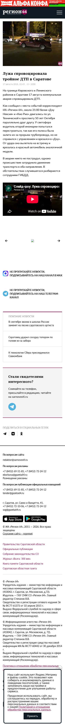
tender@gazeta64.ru (13, 493)
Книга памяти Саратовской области (23, 563)
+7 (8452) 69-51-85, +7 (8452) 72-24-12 (24, 471)
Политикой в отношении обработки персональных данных (29, 708)
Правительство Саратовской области (24, 544)
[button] (58, 240)
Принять (32, 716)
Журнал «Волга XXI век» (17, 558)
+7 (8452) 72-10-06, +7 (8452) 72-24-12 (24, 506)
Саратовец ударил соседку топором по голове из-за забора (30, 338)
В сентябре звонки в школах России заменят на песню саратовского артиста (31, 323)
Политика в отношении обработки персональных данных (31, 667)
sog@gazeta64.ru (12, 509)
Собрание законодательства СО (21, 554)
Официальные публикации (18, 549)
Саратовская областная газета (20, 568)
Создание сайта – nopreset (18, 533)
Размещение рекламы (15, 478)
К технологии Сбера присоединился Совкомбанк (28, 354)
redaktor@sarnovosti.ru (15, 459)
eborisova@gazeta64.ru (15, 474)
